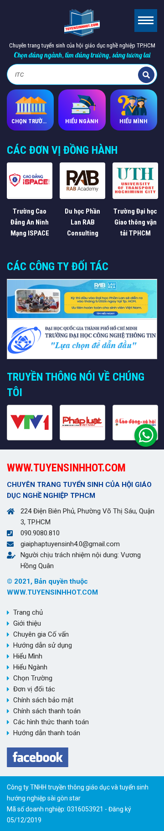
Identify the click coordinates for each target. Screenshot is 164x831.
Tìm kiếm (146, 75)
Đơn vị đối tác (34, 689)
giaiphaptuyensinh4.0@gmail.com (70, 544)
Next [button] (156, 205)
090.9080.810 (40, 533)
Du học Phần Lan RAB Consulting (82, 222)
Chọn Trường (32, 678)
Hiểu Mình (27, 656)
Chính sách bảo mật (43, 700)
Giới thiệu (27, 623)
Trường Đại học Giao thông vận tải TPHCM (135, 222)
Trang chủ (28, 612)
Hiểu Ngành (30, 667)
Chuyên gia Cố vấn (41, 634)
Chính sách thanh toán (47, 711)
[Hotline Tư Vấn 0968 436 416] (145, 433)
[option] (29, 200)
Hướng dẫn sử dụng (42, 645)
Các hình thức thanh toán (51, 722)
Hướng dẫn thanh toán (46, 733)
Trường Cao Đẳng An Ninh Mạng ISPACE (29, 222)
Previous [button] (7, 205)
